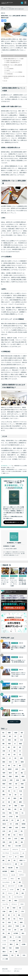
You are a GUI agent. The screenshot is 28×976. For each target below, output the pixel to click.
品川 (3, 802)
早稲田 (9, 743)
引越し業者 (10, 867)
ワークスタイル (8, 7)
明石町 (14, 907)
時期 (22, 842)
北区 (3, 838)
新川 (16, 911)
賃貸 (10, 900)
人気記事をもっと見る (13, 721)
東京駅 (24, 780)
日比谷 (10, 761)
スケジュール (15, 849)
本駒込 (10, 812)
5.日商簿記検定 (9, 73)
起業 (16, 864)
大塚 (21, 736)
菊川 (3, 739)
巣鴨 (3, 743)
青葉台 (4, 776)
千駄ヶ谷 (21, 918)
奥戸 (10, 805)
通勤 (16, 951)
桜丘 (14, 765)
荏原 (21, 809)
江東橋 (4, 827)
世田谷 (16, 812)
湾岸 (20, 747)
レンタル (4, 940)
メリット (23, 849)
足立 (3, 798)
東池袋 (15, 732)
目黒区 (11, 780)
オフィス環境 (5, 958)
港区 (8, 907)
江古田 (15, 831)
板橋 (21, 798)
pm (23, 853)
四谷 (15, 922)
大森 (10, 794)
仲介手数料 (16, 933)
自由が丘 (4, 823)
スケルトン (10, 893)
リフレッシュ (5, 874)
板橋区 (22, 838)
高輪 (22, 772)
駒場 (16, 842)
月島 (3, 933)
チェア (10, 856)
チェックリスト (16, 853)
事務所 (15, 900)
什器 (23, 889)
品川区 (15, 838)
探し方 (4, 900)
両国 (14, 750)
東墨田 (9, 732)
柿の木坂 (4, 780)
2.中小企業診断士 (10, 68)
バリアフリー (21, 874)
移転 (19, 878)
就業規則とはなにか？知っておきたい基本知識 (22, 581)
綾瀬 (9, 834)
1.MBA (7, 66)
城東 (18, 820)
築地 (19, 915)
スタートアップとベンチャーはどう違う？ (4, 581)
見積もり (4, 951)
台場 (23, 926)
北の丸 (23, 769)
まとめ (5, 80)
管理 (18, 955)
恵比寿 (10, 772)
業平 (14, 747)
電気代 (11, 944)
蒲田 (3, 834)
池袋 (10, 736)
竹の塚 (20, 791)
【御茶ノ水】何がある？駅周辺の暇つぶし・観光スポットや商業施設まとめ (18, 701)
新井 (3, 809)
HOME (2, 7)
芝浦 (3, 929)
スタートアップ (11, 885)
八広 (10, 758)
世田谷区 (23, 827)
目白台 (4, 812)
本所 (14, 754)
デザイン (12, 878)
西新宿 (4, 783)
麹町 (20, 765)
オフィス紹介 (14, 657)
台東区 (21, 758)
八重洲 (10, 911)
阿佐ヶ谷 (21, 834)
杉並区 (16, 827)
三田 (11, 823)
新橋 (3, 918)
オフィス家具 (12, 940)
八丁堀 (22, 911)
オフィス (4, 889)
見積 (9, 860)
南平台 (10, 787)
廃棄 (18, 889)
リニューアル (5, 904)
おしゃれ (13, 874)
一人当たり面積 (17, 845)
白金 (3, 765)
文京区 (9, 838)
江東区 (4, 750)
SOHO (24, 955)
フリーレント (14, 904)
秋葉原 (22, 783)
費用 (20, 940)
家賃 (3, 867)
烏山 (14, 834)
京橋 (20, 907)
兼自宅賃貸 (5, 871)
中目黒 (4, 736)
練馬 (14, 802)
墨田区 (23, 776)
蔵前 (15, 739)
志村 (10, 831)
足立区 (4, 831)
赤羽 (9, 798)
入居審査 (4, 937)
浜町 (9, 915)
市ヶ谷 (4, 787)
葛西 (15, 809)
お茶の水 (10, 926)
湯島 (3, 791)
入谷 (3, 747)
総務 (3, 860)
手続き (9, 845)
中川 (14, 791)
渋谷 (3, 885)
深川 (12, 820)
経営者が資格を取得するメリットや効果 (13, 58)
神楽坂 (9, 739)
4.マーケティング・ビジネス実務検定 (14, 72)
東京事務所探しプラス (6, 465)
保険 (17, 944)
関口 (22, 831)
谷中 (15, 736)
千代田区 (17, 926)
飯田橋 (22, 761)
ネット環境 (20, 885)
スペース (20, 871)
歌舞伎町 (10, 769)
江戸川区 (10, 816)
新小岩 (4, 805)
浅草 (15, 758)
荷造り (23, 933)
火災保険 (23, 944)
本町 (16, 761)
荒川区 (4, 816)
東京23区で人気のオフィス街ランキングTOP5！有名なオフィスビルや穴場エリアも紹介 (18, 674)
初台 (3, 922)
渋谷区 (9, 922)
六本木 (9, 929)
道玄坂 (17, 780)
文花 (20, 754)
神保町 (10, 783)
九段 (3, 926)
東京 (14, 882)
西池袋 (10, 776)
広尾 (3, 769)
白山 (16, 787)
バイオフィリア (6, 849)
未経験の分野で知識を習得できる (13, 60)
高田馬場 (23, 823)
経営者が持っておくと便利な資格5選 (13, 65)
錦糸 (9, 747)
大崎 (15, 794)
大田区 (10, 842)
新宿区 (21, 922)
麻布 (15, 929)
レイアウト (5, 878)
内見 (14, 860)
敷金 (17, 867)
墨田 (17, 816)
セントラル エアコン (18, 896)
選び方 (4, 856)
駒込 (3, 732)
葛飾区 (15, 805)
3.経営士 (8, 70)
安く (10, 896)
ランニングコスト (6, 882)
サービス (4, 944)
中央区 (10, 947)
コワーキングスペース (7, 864)
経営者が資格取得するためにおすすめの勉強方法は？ (14, 77)
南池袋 (20, 743)
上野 (23, 820)
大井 (21, 794)
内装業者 (17, 947)
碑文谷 (4, 758)
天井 (3, 893)
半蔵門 (4, 772)
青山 (14, 918)
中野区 (4, 842)
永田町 (16, 769)
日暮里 (22, 787)
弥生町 (22, 805)
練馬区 (20, 802)
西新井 (15, 798)
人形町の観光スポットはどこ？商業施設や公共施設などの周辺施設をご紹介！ (18, 648)
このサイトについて (18, 968)
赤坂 (9, 918)
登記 (11, 937)
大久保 (21, 739)
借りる (4, 896)
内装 (11, 951)
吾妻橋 (10, 827)
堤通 (22, 732)
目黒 (9, 754)
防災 (12, 955)
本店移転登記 (5, 955)
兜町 (3, 915)
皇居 (16, 772)
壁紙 (3, 845)
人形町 (21, 929)
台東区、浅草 (5, 820)
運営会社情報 (5, 968)
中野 (9, 791)
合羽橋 (16, 823)
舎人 (23, 812)
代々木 (22, 904)
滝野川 (4, 794)
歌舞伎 (4, 761)
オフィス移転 (14, 643)
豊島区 (16, 776)
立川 (20, 750)
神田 (16, 783)
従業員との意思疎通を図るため (13, 62)
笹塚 (9, 765)
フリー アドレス (6, 853)
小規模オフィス (22, 860)
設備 (23, 893)
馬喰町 (4, 947)
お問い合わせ (16, 971)
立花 (3, 754)
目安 (21, 864)
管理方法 (22, 856)
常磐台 (9, 809)
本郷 (9, 802)
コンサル (11, 889)
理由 (17, 893)
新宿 (20, 882)
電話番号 (12, 871)
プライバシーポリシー (6, 971)
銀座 (9, 933)
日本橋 (4, 911)
